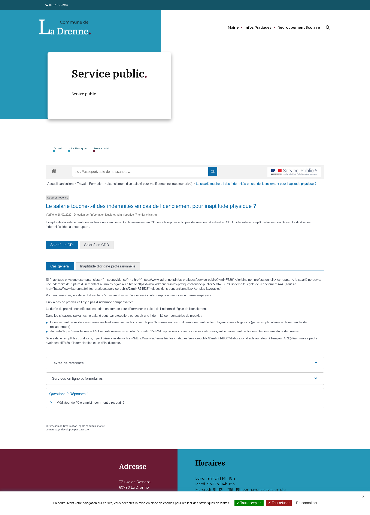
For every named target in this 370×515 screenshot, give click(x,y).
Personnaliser (306, 503)
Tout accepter (250, 503)
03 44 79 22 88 (58, 4)
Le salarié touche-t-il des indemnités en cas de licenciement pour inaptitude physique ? (256, 183)
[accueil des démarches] (54, 170)
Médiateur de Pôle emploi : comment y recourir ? (90, 402)
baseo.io (84, 429)
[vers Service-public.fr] (294, 172)
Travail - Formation (90, 183)
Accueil (58, 148)
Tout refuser (280, 503)
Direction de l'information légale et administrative (76, 426)
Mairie (233, 27)
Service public (101, 148)
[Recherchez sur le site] (324, 28)
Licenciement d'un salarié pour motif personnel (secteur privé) (149, 183)
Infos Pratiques (258, 27)
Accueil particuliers (60, 183)
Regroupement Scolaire (299, 27)
